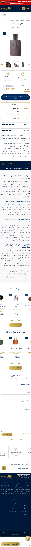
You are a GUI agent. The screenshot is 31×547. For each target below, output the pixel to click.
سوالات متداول (12, 506)
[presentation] (2, 64)
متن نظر (27, 409)
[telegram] (8, 164)
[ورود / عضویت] (23, 8)
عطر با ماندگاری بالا (23, 274)
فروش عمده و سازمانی (23, 511)
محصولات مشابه (18, 168)
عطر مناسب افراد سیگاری (11, 277)
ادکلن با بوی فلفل (25, 271)
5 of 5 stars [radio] (21, 433)
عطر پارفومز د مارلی (13, 105)
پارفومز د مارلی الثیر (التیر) (15, 348)
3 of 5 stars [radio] (25, 433)
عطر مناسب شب (23, 280)
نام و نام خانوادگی (25, 384)
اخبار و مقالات (13, 511)
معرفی (26, 168)
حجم (28, 86)
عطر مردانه (11, 20)
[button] (19, 320)
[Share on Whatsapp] (11, 164)
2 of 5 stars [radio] (27, 433)
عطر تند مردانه (12, 274)
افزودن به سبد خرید (9, 544)
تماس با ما (13, 509)
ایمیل (28, 392)
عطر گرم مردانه (24, 277)
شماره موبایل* (26, 401)
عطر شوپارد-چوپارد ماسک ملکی (16, 305)
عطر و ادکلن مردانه (24, 506)
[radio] (27, 90)
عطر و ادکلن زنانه (25, 509)
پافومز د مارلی (15, 368)
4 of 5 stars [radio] (23, 433)
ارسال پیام (7, 434)
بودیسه (28, 20)
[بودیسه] (6, 8)
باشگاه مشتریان (25, 514)
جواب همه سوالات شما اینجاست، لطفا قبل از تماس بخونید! (15, 97)
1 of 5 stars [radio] (29, 433)
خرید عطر (27, 503)
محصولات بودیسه (20, 20)
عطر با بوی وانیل (14, 271)
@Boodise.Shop (25, 477)
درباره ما (14, 503)
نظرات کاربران (8, 168)
